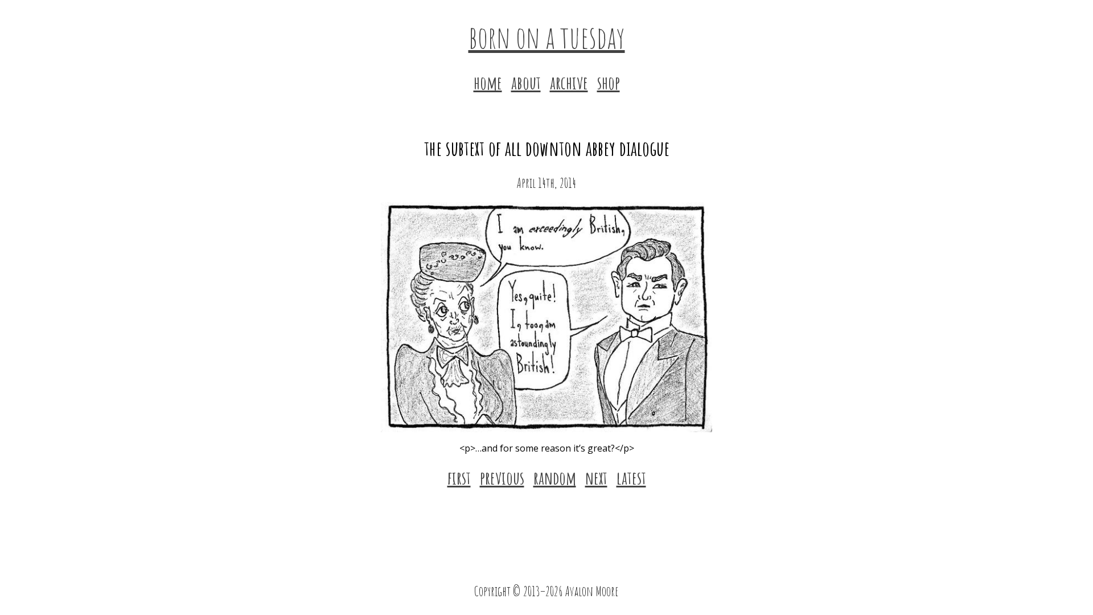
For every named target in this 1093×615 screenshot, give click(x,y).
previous (502, 477)
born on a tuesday (547, 36)
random (554, 477)
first (459, 477)
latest (631, 477)
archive (569, 82)
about (526, 82)
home (488, 82)
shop (608, 82)
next (596, 477)
